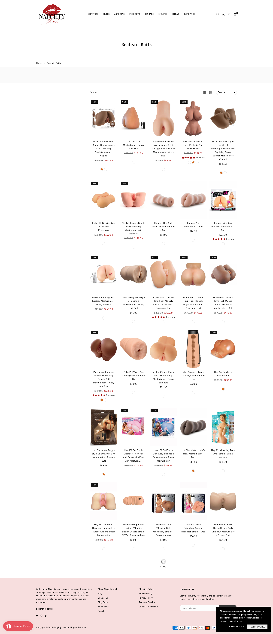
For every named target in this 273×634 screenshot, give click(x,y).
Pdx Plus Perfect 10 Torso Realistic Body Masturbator (193, 145)
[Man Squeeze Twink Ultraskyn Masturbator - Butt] (193, 349)
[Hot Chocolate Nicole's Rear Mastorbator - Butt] (193, 427)
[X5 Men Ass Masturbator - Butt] (193, 200)
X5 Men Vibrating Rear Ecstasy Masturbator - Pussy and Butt (103, 301)
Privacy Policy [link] (236, 627)
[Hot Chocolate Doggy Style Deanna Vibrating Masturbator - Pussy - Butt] (103, 427)
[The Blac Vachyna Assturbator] (223, 349)
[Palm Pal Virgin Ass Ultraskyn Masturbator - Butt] (133, 349)
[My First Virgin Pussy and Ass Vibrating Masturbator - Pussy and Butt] (163, 349)
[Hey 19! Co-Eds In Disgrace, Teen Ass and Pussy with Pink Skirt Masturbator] (133, 427)
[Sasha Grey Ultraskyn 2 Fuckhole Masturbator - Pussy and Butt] (133, 274)
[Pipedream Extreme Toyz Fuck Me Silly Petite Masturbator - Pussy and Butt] (163, 274)
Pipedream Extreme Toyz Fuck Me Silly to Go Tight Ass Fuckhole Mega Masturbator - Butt (163, 148)
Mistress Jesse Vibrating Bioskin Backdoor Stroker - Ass (193, 528)
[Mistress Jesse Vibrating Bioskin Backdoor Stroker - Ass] (193, 501)
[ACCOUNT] (223, 14)
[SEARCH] (218, 14)
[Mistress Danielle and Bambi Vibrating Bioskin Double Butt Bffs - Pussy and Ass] (133, 576)
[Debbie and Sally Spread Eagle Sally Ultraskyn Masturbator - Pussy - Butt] (223, 501)
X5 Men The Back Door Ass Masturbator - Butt (163, 226)
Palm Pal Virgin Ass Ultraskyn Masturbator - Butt (133, 375)
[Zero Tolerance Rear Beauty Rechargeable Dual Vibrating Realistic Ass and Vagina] (103, 118)
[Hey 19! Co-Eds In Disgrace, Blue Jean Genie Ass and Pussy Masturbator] (163, 427)
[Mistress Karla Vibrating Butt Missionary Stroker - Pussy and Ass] (163, 501)
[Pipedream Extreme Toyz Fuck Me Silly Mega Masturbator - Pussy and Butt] (193, 274)
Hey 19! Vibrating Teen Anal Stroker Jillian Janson (223, 454)
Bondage (149, 14)
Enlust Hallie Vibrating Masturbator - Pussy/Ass (103, 226)
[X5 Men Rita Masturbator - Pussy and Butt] (133, 118)
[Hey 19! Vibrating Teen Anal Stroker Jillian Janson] (223, 427)
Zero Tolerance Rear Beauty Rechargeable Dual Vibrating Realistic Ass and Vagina (103, 148)
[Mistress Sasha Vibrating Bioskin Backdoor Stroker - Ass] (103, 576)
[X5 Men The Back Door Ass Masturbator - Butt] (163, 200)
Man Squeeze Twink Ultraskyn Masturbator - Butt (193, 375)
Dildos (106, 14)
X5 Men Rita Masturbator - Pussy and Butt (133, 145)
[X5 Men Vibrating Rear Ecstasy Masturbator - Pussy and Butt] (103, 274)
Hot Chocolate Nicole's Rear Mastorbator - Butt (193, 454)
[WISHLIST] (229, 14)
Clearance (189, 14)
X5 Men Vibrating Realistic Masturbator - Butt (223, 226)
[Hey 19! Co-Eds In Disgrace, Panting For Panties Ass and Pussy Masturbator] (103, 501)
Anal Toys (119, 14)
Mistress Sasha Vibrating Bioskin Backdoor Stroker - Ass (104, 602)
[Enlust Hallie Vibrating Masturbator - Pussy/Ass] (103, 200)
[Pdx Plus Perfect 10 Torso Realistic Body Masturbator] (193, 118)
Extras (175, 14)
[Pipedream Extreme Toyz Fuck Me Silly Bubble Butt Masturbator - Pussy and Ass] (103, 349)
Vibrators (93, 14)
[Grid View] (204, 92)
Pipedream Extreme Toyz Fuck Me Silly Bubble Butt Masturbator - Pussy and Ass (103, 379)
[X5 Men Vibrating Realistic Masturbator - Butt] (223, 200)
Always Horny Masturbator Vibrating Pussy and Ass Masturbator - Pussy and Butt (193, 606)
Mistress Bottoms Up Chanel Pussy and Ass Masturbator (163, 602)
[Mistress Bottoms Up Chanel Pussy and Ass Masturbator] (163, 576)
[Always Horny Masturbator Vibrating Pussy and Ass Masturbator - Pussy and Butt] (193, 576)
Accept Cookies (257, 627)
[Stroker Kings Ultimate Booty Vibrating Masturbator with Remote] (133, 200)
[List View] (210, 92)
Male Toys (134, 14)
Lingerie (162, 14)
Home (39, 63)
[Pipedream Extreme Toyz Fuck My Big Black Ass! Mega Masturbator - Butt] (223, 274)
